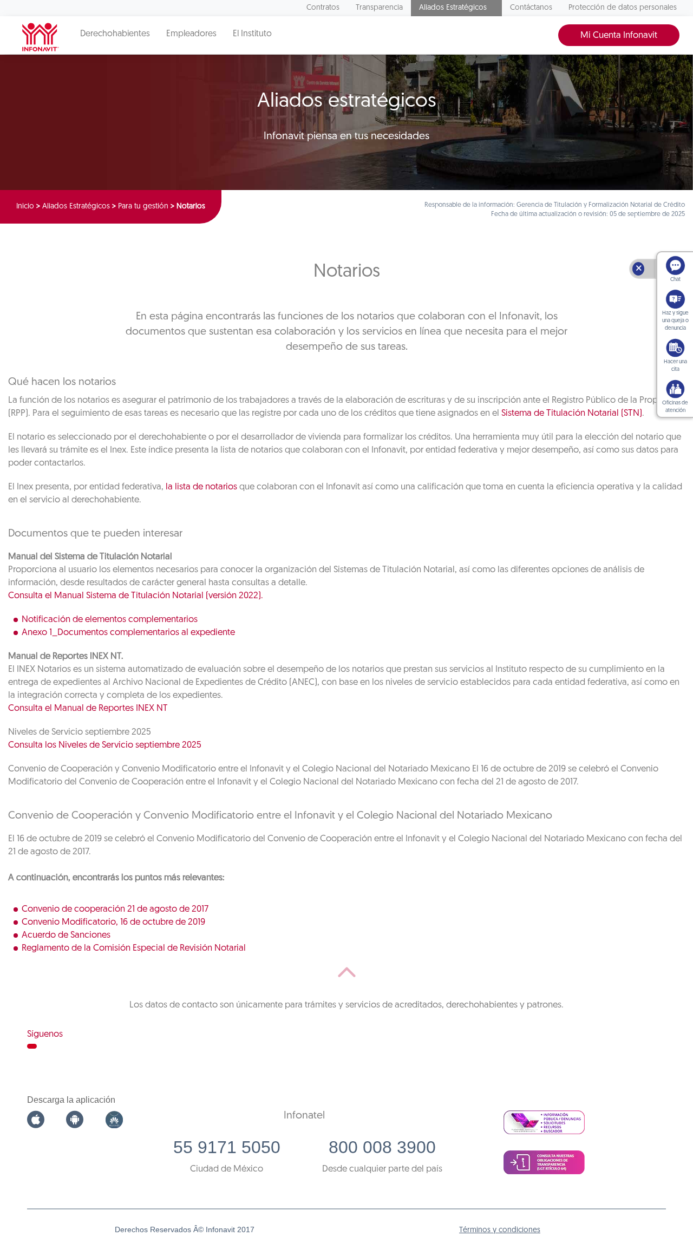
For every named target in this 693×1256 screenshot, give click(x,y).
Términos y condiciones (499, 1230)
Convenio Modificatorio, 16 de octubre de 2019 (113, 922)
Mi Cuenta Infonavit (618, 35)
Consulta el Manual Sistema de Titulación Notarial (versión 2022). (135, 595)
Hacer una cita (675, 365)
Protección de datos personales (622, 8)
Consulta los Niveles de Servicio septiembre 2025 (104, 745)
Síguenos (45, 1034)
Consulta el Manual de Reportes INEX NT (88, 708)
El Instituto (252, 34)
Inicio (25, 206)
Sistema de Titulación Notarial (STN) (571, 413)
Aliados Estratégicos (453, 8)
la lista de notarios (201, 487)
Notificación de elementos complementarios (110, 619)
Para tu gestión (143, 206)
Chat (675, 279)
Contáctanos (531, 8)
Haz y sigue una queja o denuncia (675, 321)
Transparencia (379, 8)
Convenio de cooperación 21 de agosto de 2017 (115, 909)
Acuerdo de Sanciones (66, 935)
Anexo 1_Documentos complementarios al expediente (128, 632)
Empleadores (191, 34)
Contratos (322, 8)
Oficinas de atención (675, 407)
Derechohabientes (115, 34)
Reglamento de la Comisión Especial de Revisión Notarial (134, 948)
